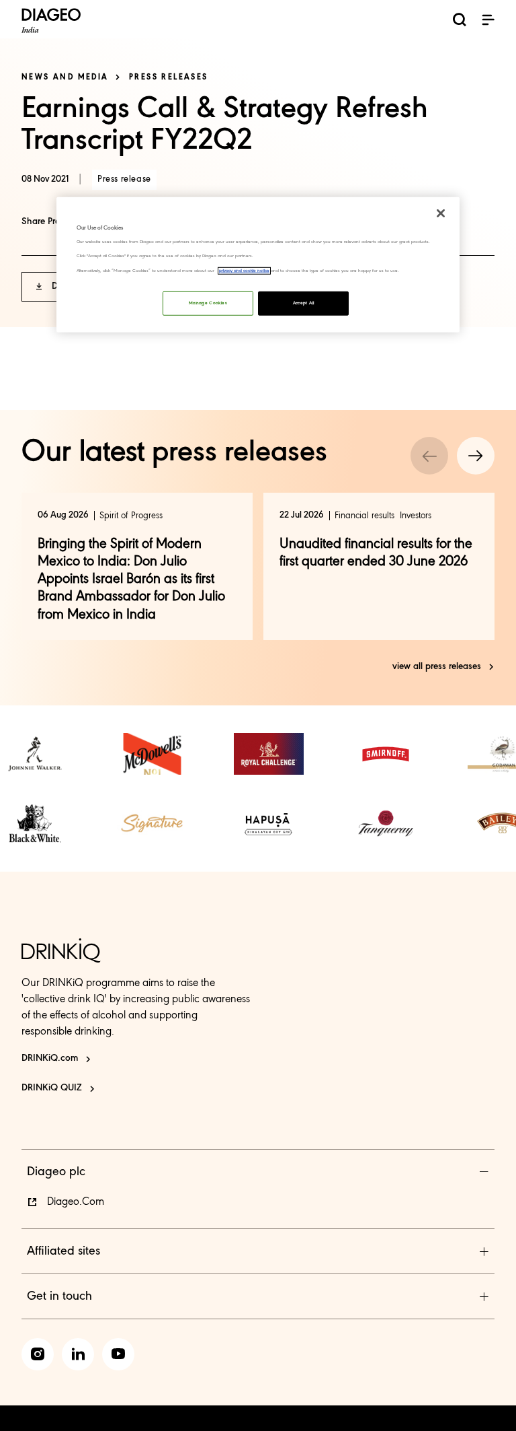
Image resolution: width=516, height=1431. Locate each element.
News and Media (65, 77)
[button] (487, 19)
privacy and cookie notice (244, 271)
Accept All (303, 303)
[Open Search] (459, 21)
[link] (35, 754)
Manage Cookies (208, 303)
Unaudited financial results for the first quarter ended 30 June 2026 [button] (376, 553)
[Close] (441, 213)
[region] (258, 265)
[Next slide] (475, 456)
